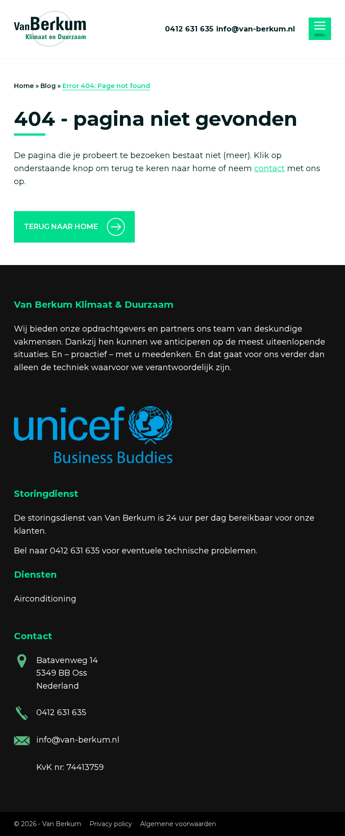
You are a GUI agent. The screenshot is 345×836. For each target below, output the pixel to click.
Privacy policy (110, 824)
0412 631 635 (189, 29)
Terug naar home (61, 226)
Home (24, 86)
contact (269, 168)
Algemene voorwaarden (178, 824)
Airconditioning (45, 599)
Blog (48, 86)
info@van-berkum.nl (255, 29)
